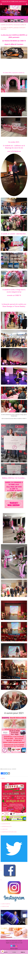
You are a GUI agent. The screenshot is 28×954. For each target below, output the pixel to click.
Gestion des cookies (14, 947)
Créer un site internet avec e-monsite (14, 937)
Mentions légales (14, 945)
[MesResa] (23, 952)
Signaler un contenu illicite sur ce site (14, 939)
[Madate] (14, 952)
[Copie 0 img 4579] (2, 295)
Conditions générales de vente (14, 949)
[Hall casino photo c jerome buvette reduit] (14, 240)
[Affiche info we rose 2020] (14, 491)
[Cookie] (2, 951)
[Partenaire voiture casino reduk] (14, 49)
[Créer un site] (5, 952)
